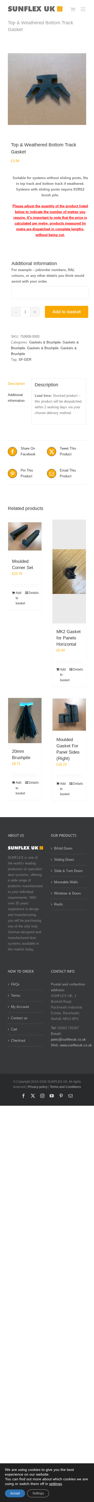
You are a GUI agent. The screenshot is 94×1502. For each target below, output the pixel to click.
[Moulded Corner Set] (25, 536)
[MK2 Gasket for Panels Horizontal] (69, 571)
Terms (15, 995)
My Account (20, 1007)
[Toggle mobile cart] (72, 9)
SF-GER (25, 360)
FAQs (15, 984)
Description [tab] (16, 384)
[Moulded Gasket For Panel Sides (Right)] (69, 714)
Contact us (19, 1018)
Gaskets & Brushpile (45, 342)
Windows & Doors (67, 893)
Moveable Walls (66, 882)
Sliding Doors (64, 860)
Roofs (58, 904)
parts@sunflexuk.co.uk (68, 1039)
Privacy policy (38, 1087)
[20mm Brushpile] (25, 720)
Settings (38, 1493)
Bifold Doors (63, 848)
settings (55, 1484)
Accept (15, 1493)
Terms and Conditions (65, 1087)
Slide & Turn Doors (68, 871)
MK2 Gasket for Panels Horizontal (68, 638)
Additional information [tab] (16, 398)
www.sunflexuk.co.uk (76, 1045)
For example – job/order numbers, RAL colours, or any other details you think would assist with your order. (47, 275)
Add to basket (66, 311)
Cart (14, 1029)
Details (33, 593)
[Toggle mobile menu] (83, 9)
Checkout (18, 1040)
